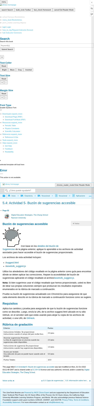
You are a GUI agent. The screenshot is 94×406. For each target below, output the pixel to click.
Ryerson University (18, 218)
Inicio (13, 196)
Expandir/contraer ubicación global (90, 195)
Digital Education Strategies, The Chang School (29, 215)
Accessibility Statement (11, 402)
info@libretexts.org (55, 402)
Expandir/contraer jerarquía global (5, 195)
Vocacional (45, 196)
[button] (9, 149)
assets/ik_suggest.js (16, 266)
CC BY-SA (36, 370)
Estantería (28, 196)
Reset (4, 66)
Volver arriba (7, 381)
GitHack (30, 318)
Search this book (6, 41)
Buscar (6, 191)
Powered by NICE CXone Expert (37, 392)
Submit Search (7, 49)
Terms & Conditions (81, 400)
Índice (77, 223)
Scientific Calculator (12, 131)
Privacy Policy (67, 400)
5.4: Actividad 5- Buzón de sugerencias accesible (34, 367)
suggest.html (12, 262)
